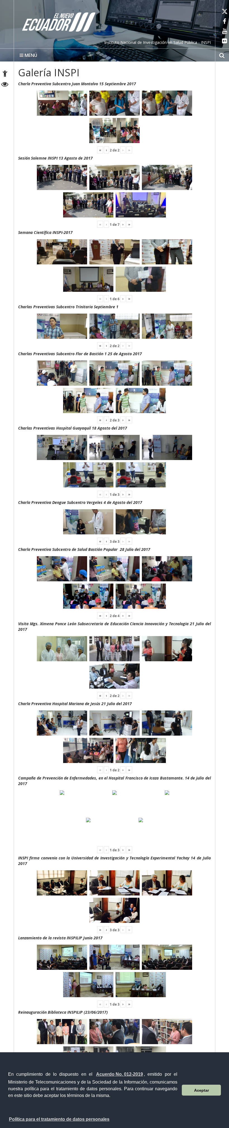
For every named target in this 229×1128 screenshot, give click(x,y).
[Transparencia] (4, 85)
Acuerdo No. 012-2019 (119, 1074)
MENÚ (30, 55)
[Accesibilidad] (5, 74)
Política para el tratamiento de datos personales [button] (59, 1119)
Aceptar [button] (201, 1090)
